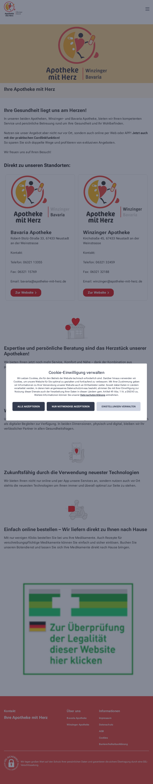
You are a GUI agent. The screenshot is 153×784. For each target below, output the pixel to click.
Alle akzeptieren (29, 406)
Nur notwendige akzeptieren (71, 406)
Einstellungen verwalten (119, 406)
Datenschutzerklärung (92, 395)
